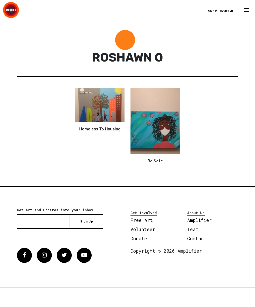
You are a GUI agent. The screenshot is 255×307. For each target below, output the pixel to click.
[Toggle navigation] (246, 10)
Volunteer (142, 229)
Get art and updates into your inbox (55, 210)
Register (226, 10)
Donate (138, 238)
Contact (197, 238)
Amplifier (199, 220)
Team (192, 229)
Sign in (213, 10)
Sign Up (86, 221)
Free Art (141, 220)
